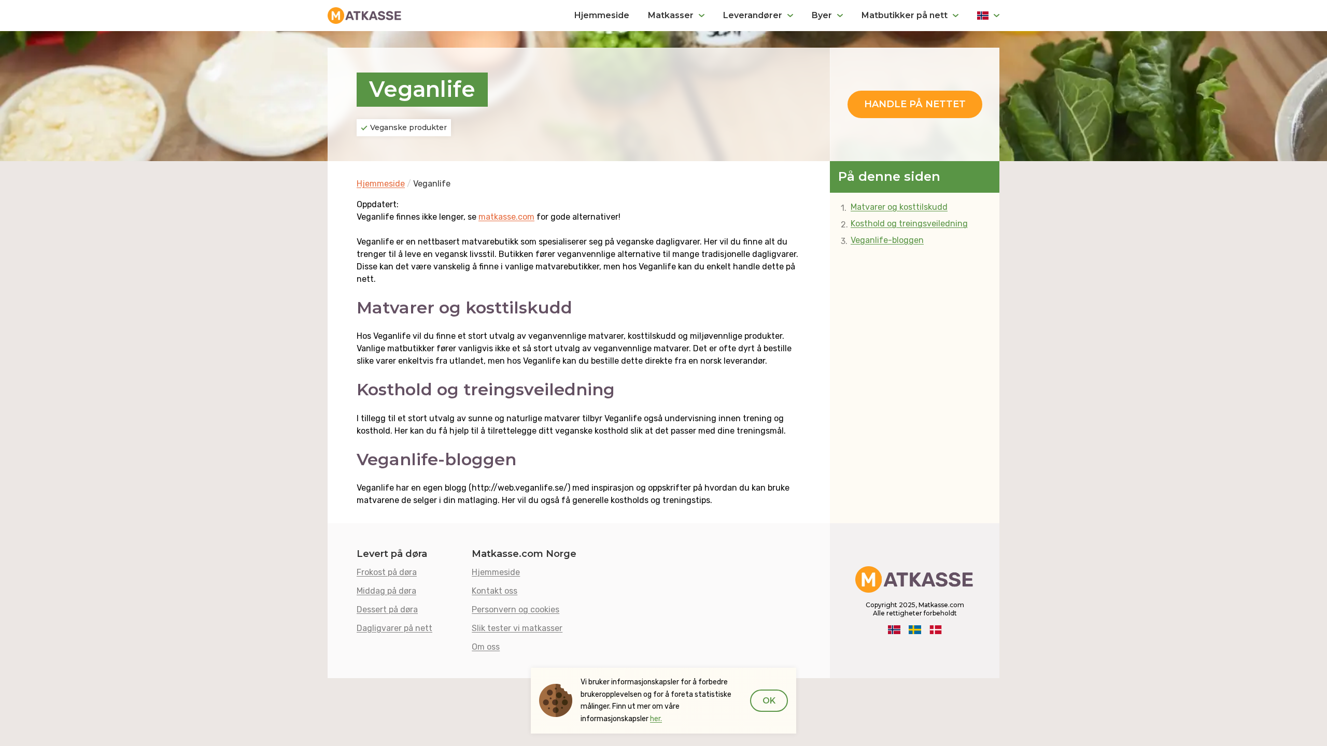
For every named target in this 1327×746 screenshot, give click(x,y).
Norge (988, 15)
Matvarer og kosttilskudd (899, 207)
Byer (822, 15)
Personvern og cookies (515, 609)
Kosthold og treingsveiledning (909, 223)
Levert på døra (392, 554)
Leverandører (752, 15)
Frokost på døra (387, 572)
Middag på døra (386, 591)
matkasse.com (506, 217)
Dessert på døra (387, 609)
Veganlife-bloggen (887, 240)
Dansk (935, 630)
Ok (769, 701)
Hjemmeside (601, 15)
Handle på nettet (915, 104)
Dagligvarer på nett (394, 628)
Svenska (915, 630)
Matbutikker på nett (905, 15)
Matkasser (671, 15)
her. (656, 718)
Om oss (486, 647)
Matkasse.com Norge (524, 554)
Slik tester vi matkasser (517, 628)
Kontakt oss (494, 591)
